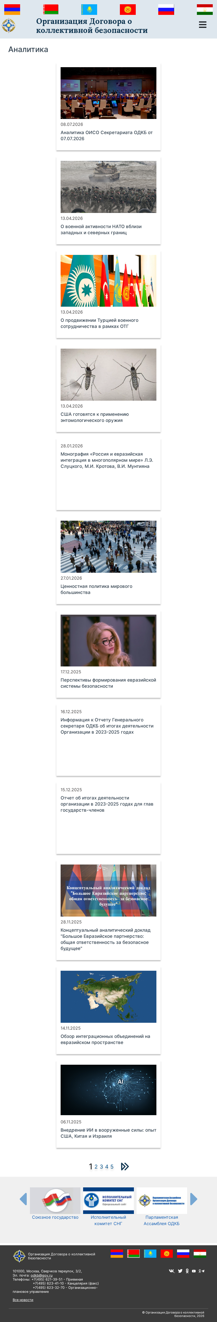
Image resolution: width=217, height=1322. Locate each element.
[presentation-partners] (22, 1198)
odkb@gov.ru (41, 1275)
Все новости (23, 1300)
